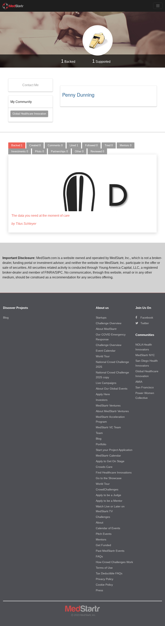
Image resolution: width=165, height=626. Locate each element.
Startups (101, 317)
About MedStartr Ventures (112, 411)
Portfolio (101, 444)
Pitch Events (103, 533)
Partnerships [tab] (59, 151)
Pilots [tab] (39, 151)
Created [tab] (35, 145)
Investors (101, 399)
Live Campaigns (106, 383)
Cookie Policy (104, 584)
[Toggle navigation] (158, 6)
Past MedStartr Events (110, 550)
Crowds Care (104, 466)
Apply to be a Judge (108, 495)
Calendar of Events (108, 528)
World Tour (103, 356)
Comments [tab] (55, 145)
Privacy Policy (104, 579)
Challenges (103, 516)
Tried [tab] (109, 145)
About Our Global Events (111, 388)
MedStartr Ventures (108, 405)
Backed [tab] (16, 145)
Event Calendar (106, 350)
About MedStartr (106, 328)
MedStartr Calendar (108, 455)
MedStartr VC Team (108, 427)
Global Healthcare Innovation (29, 113)
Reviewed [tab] (97, 151)
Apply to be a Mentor (109, 500)
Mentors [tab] (125, 145)
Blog (6, 317)
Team (99, 433)
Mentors (101, 539)
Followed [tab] (91, 145)
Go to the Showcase (109, 478)
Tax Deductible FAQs (109, 573)
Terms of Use (104, 567)
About (99, 522)
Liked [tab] (74, 145)
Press (99, 590)
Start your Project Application (114, 449)
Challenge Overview (108, 323)
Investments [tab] (19, 151)
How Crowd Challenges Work (114, 562)
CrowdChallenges (107, 489)
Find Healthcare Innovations (114, 472)
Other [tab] (79, 151)
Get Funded (103, 545)
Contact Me (30, 85)
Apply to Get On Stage (110, 461)
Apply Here (103, 394)
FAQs (99, 556)
